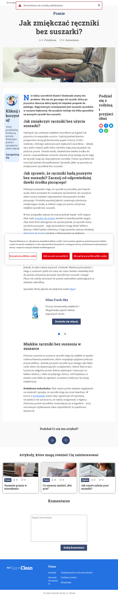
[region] (59, 249)
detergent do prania (34, 233)
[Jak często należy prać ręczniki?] (97, 478)
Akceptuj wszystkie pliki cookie (90, 256)
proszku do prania (45, 218)
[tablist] (59, 334)
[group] (58, 316)
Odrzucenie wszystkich (55, 256)
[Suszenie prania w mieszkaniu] (20, 478)
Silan (72, 289)
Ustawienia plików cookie (22, 256)
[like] (52, 440)
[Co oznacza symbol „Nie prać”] (59, 478)
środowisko (39, 395)
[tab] (59, 334)
